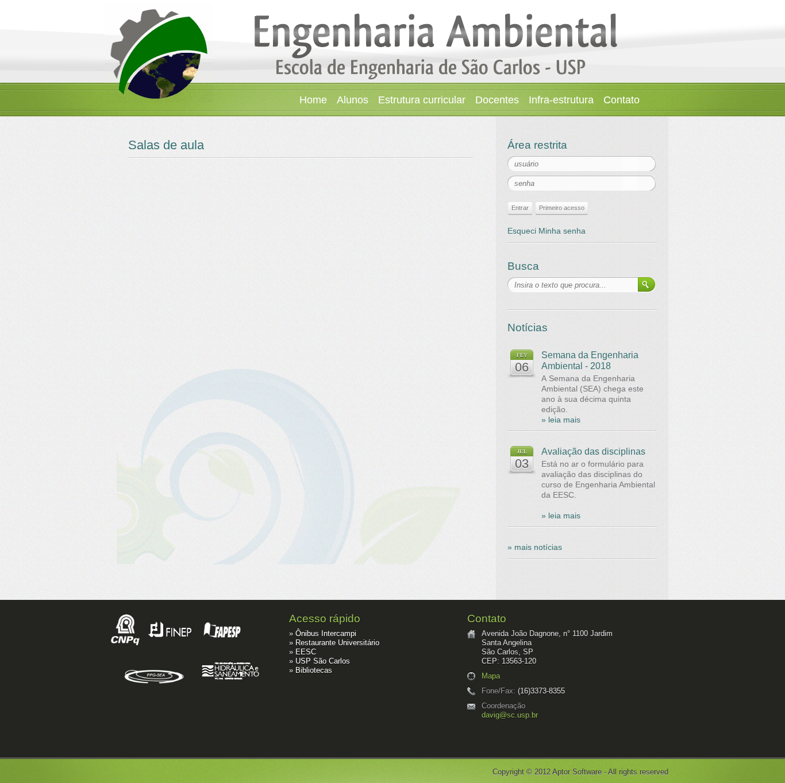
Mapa (491, 676)
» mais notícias (534, 547)
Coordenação (503, 705)
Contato (621, 100)
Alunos (352, 100)
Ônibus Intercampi (325, 633)
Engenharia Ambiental (159, 53)
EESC (305, 652)
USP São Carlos (322, 661)
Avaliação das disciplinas (593, 451)
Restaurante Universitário (337, 642)
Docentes (497, 100)
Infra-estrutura (561, 100)
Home (313, 100)
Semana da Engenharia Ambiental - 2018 (589, 360)
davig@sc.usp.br (510, 715)
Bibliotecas (313, 670)
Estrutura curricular (421, 100)
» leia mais (560, 419)
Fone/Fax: (498, 691)
